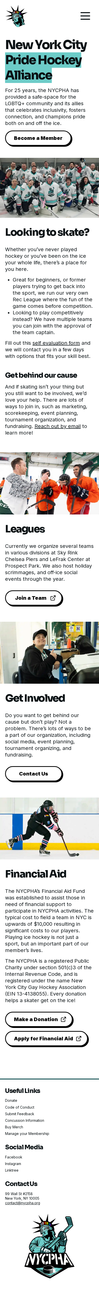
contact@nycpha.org (22, 1203)
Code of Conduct (19, 1107)
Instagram (13, 1163)
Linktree (12, 1170)
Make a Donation (36, 1019)
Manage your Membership (27, 1133)
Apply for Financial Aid (43, 1039)
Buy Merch (14, 1127)
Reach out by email (58, 426)
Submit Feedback (19, 1114)
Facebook (13, 1157)
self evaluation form (56, 343)
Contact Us (33, 774)
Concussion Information (24, 1120)
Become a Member (38, 138)
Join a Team (30, 598)
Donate (11, 1100)
